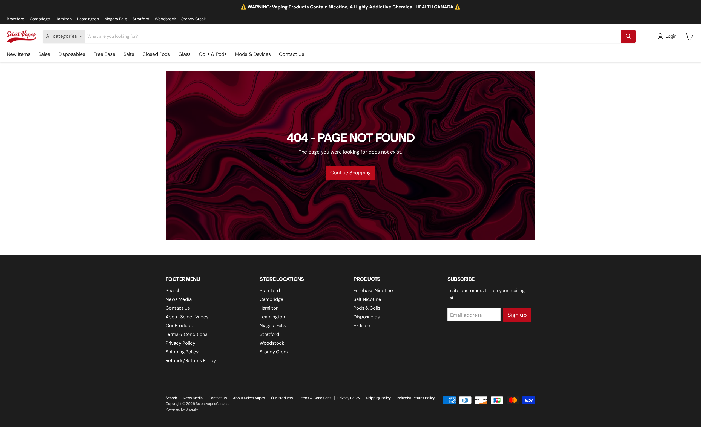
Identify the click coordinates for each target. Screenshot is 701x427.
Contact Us (291, 54)
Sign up (517, 314)
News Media (179, 299)
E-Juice (362, 325)
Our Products (180, 325)
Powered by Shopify (182, 409)
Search (173, 290)
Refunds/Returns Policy (191, 360)
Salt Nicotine (367, 299)
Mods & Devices (253, 54)
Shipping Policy (182, 352)
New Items (18, 54)
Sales (44, 54)
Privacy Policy (180, 343)
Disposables (71, 54)
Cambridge (40, 19)
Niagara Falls (115, 19)
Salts (128, 54)
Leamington (88, 19)
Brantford (15, 19)
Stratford (141, 19)
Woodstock (165, 19)
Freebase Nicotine (373, 290)
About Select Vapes (187, 317)
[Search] (628, 36)
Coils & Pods (213, 54)
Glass (184, 54)
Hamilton (63, 19)
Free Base (104, 54)
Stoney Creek (193, 19)
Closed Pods (156, 54)
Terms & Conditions (186, 334)
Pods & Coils (367, 308)
